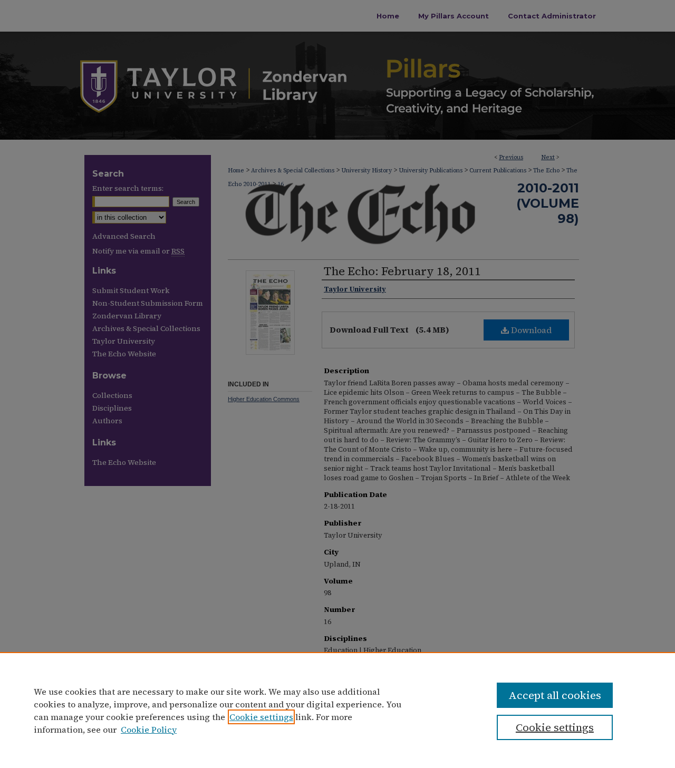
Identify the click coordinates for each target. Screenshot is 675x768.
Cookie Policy (149, 729)
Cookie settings (261, 717)
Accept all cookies (554, 695)
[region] (337, 710)
